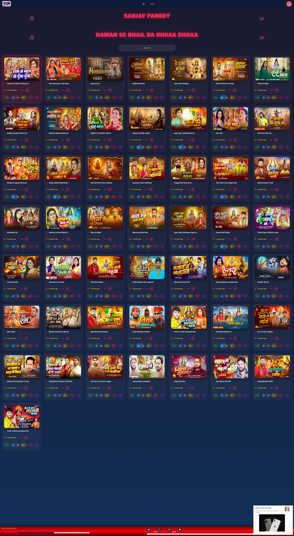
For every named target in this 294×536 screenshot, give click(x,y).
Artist (152, 4)
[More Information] (27, 90)
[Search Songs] (143, 4)
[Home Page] (6, 4)
